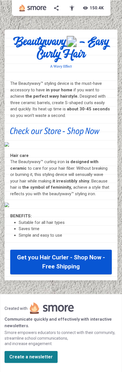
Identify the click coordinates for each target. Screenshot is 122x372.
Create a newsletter (31, 357)
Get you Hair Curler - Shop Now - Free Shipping (61, 262)
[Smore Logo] (33, 7)
